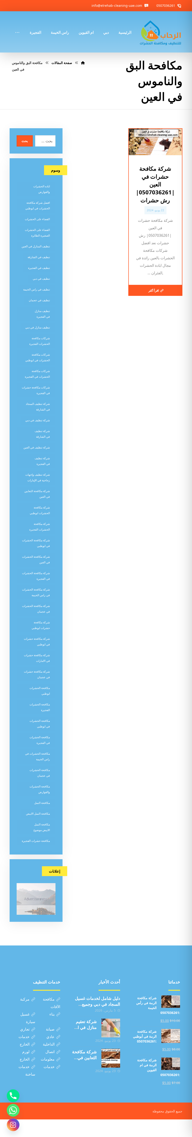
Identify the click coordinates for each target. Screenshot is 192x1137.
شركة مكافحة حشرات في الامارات (37, 658)
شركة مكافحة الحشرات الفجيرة (39, 526)
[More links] (17, 26)
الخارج (25, 1044)
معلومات (48, 1059)
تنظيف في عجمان (39, 300)
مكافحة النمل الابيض (38, 814)
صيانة (50, 1029)
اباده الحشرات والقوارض (41, 189)
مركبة (25, 999)
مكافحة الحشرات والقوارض (40, 789)
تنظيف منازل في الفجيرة (42, 314)
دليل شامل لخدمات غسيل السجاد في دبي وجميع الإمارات (97, 1004)
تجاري (25, 1029)
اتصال (50, 1051)
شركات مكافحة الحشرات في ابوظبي (37, 357)
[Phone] (13, 1095)
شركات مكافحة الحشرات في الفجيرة (37, 374)
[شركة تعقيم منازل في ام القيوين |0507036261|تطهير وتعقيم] (110, 1028)
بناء (52, 1014)
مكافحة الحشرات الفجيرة (40, 707)
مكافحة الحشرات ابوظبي (40, 691)
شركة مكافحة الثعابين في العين (37, 494)
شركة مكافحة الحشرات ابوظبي (40, 510)
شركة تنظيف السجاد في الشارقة (38, 406)
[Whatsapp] (13, 1110)
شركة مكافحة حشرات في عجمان (37, 674)
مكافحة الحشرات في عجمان (40, 773)
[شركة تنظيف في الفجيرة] (160, 31)
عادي (50, 1036)
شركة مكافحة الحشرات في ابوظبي (36, 543)
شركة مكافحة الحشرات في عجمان (36, 609)
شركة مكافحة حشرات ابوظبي (41, 625)
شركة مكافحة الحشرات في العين (36, 559)
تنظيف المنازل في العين (36, 246)
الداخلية (49, 1044)
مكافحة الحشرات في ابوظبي (40, 723)
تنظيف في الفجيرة (39, 268)
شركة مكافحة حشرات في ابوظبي (37, 641)
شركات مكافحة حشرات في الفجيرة (36, 390)
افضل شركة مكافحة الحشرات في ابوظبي (37, 205)
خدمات (24, 1036)
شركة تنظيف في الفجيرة (42, 461)
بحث (25, 141)
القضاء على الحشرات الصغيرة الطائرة (37, 232)
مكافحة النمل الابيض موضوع (41, 827)
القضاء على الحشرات (37, 219)
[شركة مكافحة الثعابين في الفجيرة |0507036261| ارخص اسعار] (110, 1058)
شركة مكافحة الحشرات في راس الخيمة (36, 592)
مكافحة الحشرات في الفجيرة (40, 740)
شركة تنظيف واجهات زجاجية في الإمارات (37, 477)
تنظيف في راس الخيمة (36, 289)
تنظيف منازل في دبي (37, 327)
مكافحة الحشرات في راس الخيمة (37, 756)
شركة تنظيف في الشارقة (42, 434)
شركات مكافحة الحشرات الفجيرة (39, 341)
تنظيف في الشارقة (39, 257)
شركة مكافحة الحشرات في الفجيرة (36, 576)
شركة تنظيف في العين (36, 447)
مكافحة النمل (42, 803)
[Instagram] (13, 1124)
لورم (26, 1051)
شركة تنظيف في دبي (37, 420)
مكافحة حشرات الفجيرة (36, 841)
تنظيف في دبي (41, 279)
